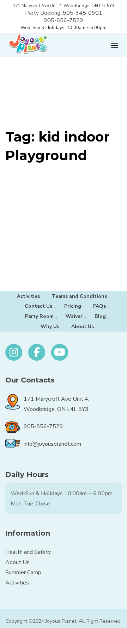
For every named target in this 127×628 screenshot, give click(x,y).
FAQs (99, 306)
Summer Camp (23, 572)
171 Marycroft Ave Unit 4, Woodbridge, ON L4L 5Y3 (63, 5)
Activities (28, 296)
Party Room (39, 316)
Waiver (74, 316)
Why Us (50, 326)
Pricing (72, 306)
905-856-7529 (63, 20)
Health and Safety (28, 552)
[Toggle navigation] (89, 45)
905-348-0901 (82, 13)
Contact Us (38, 306)
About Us (82, 326)
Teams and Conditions (79, 296)
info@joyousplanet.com (52, 444)
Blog (100, 316)
